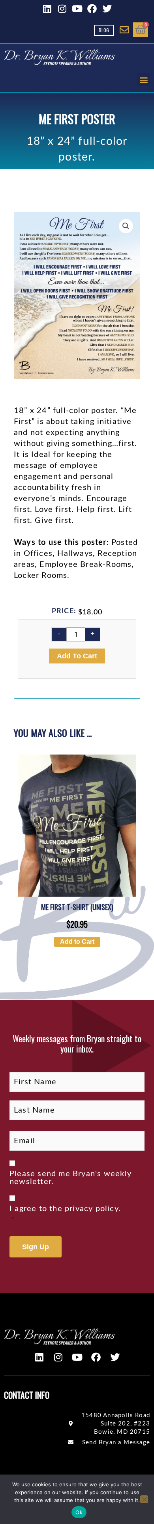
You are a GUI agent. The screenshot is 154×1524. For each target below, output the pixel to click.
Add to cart (77, 656)
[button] (143, 79)
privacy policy (91, 1209)
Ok (79, 1512)
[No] (144, 1499)
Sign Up (35, 1247)
